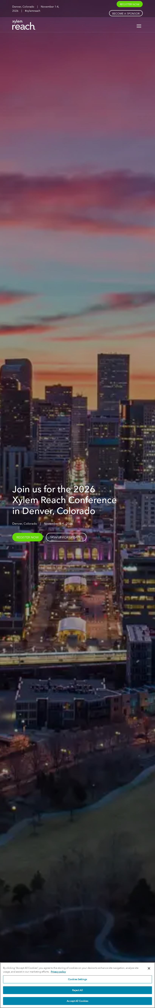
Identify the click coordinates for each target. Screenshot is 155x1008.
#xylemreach (32, 10)
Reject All (77, 990)
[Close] (149, 968)
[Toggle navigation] (139, 26)
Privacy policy (58, 971)
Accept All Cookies (77, 1000)
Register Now (130, 4)
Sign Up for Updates (66, 537)
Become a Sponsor (126, 13)
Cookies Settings (77, 979)
